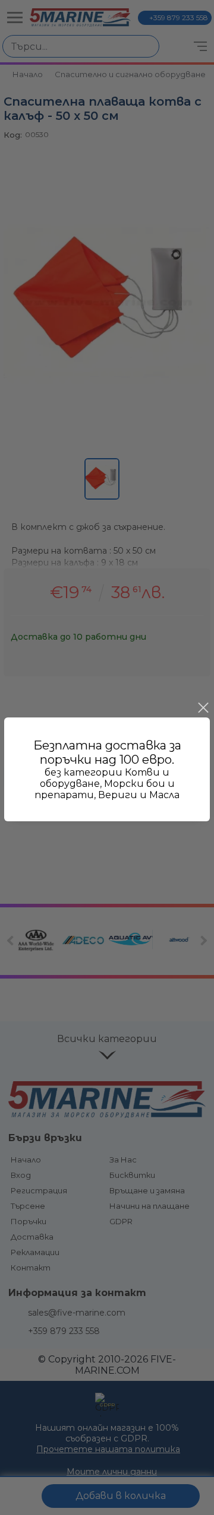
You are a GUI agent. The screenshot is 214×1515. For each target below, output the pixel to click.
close (203, 708)
